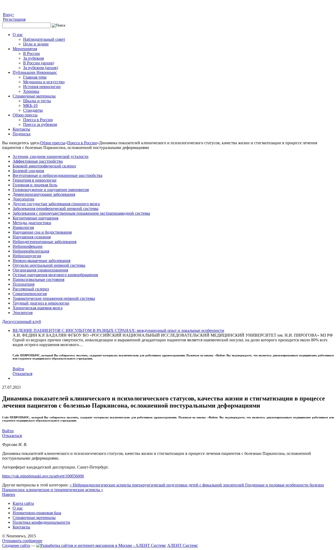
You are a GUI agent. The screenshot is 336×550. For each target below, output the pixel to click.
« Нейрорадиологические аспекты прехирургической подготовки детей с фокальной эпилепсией (157, 485)
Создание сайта (16, 545)
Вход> (8, 14)
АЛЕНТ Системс (182, 545)
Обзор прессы (52, 143)
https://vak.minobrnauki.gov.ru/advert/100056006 (43, 476)
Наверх (8, 494)
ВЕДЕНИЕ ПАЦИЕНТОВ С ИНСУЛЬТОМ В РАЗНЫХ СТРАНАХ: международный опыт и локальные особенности (118, 330)
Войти (18, 369)
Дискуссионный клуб (21, 321)
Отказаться (22, 373)
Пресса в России (82, 143)
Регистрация (14, 19)
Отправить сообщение (22, 540)
